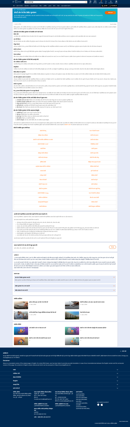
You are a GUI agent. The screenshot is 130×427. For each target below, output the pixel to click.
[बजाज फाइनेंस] (18, 2)
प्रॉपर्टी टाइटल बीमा (94, 153)
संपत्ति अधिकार (94, 184)
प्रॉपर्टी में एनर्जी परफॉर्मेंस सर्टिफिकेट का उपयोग (43, 139)
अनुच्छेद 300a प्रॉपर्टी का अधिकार (43, 166)
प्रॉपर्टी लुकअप (94, 148)
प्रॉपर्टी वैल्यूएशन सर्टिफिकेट (94, 206)
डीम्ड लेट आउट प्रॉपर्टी (94, 197)
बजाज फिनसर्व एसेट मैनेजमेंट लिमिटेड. (83, 408)
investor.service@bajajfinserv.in (43, 399)
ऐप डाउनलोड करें (114, 5)
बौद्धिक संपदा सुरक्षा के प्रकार (94, 162)
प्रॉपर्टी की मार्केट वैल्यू (94, 157)
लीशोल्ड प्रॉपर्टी (94, 202)
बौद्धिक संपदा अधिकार (43, 135)
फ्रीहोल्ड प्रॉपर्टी (94, 175)
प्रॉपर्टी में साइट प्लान (43, 184)
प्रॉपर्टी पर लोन (68, 124)
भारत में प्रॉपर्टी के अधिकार (94, 193)
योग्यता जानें (110, 12)
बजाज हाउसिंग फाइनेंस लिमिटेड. (82, 403)
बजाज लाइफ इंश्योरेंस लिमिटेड (81, 399)
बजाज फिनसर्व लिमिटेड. (80, 394)
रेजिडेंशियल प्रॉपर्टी (94, 144)
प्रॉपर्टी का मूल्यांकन (43, 188)
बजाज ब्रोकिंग (78, 405)
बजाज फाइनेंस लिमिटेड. (80, 396)
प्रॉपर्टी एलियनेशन (43, 206)
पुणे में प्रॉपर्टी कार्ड (94, 170)
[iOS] (102, 404)
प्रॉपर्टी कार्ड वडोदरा (94, 139)
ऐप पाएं (112, 247)
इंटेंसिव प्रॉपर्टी (43, 162)
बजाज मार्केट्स (78, 401)
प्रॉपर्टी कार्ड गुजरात (94, 135)
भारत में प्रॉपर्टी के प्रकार (94, 130)
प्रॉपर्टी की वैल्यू (43, 130)
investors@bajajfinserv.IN (66, 401)
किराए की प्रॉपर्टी (43, 179)
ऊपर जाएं (124, 351)
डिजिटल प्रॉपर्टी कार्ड (94, 166)
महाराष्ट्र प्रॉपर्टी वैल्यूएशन (43, 202)
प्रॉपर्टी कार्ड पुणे (94, 179)
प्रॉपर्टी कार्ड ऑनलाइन (43, 157)
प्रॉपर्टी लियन (43, 148)
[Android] (98, 404)
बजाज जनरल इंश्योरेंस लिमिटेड (81, 397)
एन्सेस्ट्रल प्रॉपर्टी (43, 175)
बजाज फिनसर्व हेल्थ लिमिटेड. (81, 406)
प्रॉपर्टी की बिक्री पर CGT (43, 144)
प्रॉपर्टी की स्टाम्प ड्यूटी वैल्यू (94, 188)
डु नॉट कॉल (105, 5)
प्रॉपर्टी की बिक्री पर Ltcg (43, 193)
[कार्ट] (106, 1)
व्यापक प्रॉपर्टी (43, 170)
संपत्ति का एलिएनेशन (43, 197)
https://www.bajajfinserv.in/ (63, 365)
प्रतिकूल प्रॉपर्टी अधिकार (43, 153)
